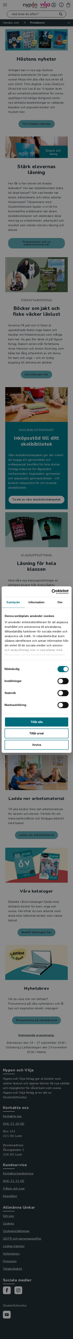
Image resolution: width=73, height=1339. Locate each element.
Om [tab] (59, 602)
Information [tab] (36, 602)
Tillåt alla (37, 722)
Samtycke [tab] (13, 602)
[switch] (63, 681)
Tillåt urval (36, 733)
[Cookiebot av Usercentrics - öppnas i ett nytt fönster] (52, 591)
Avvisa (36, 744)
